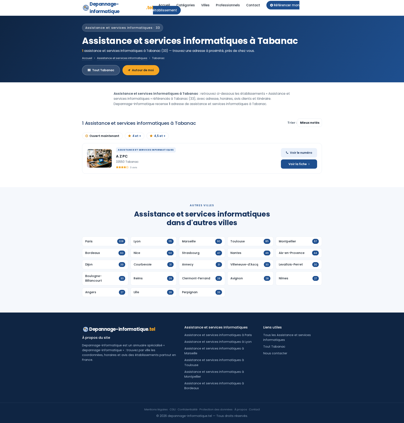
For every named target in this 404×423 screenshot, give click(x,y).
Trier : (292, 123)
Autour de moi (143, 70)
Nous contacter (275, 353)
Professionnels (228, 5)
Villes (205, 5)
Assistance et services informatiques (122, 58)
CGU (173, 409)
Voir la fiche (297, 164)
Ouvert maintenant (104, 136)
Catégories (185, 5)
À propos (240, 409)
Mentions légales (156, 409)
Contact (253, 5)
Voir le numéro (301, 153)
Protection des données (216, 409)
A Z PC (122, 156)
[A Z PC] (99, 158)
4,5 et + (159, 136)
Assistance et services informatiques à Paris (218, 335)
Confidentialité (188, 409)
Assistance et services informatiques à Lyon (218, 342)
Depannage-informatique (121, 8)
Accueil (164, 5)
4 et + (136, 136)
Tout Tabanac (103, 70)
